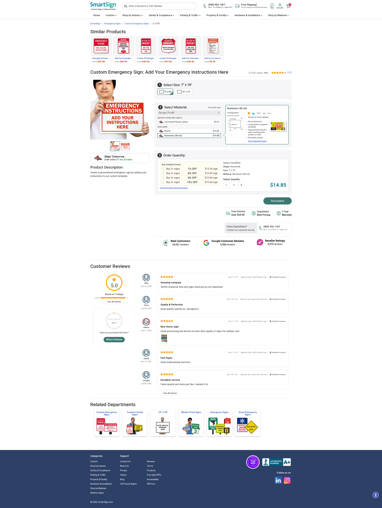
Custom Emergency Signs (106, 413)
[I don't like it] (112, 320)
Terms (150, 466)
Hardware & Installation (247, 15)
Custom (110, 15)
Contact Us (125, 461)
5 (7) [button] (289, 72)
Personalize (277, 201)
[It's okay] (114, 320)
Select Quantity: (231, 179)
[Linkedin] (278, 480)
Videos (123, 475)
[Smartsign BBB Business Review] (276, 462)
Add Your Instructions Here (193, 58)
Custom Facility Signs (135, 413)
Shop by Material (277, 15)
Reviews (151, 461)
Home (96, 15)
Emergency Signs (219, 412)
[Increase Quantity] (241, 185)
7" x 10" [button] (167, 92)
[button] (272, 6)
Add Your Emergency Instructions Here (131, 58)
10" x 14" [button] (186, 92)
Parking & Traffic (189, 15)
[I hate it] (109, 320)
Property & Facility (217, 15)
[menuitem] (96, 15)
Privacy (123, 470)
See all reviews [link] (114, 302)
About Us (124, 466)
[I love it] (119, 320)
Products (151, 470)
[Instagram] (287, 480)
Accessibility (153, 479)
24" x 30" (163, 412)
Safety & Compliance (160, 15)
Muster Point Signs (191, 412)
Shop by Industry (131, 15)
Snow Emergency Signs (248, 413)
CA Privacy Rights (128, 484)
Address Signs (97, 493)
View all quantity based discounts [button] (174, 188)
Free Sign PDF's (154, 475)
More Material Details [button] (257, 141)
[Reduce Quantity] (226, 185)
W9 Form (151, 484)
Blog (122, 479)
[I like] (116, 320)
